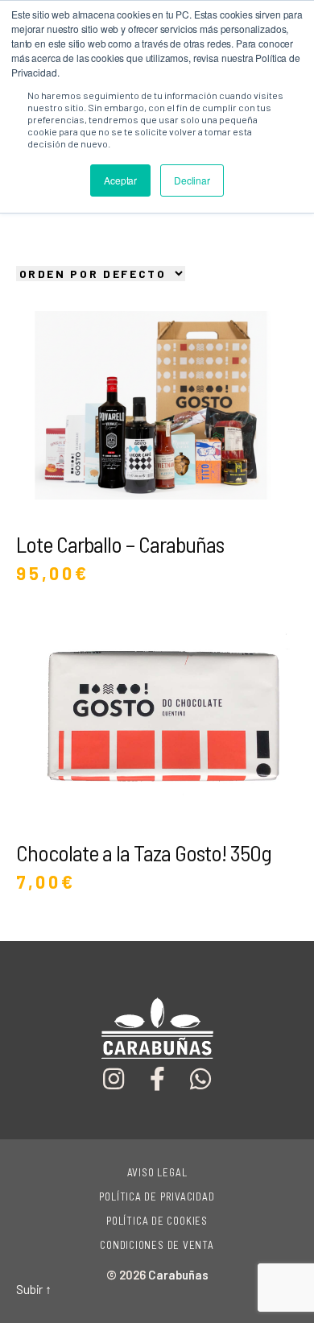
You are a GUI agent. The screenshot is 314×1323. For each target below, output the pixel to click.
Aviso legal (157, 1172)
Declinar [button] (192, 180)
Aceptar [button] (120, 180)
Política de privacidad (156, 1196)
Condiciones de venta (157, 1244)
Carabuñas (178, 1274)
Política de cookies (157, 1220)
